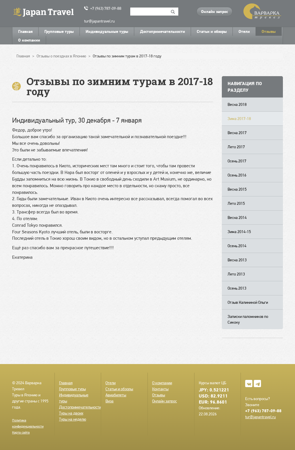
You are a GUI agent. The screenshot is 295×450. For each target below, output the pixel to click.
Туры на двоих (71, 413)
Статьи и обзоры (212, 31)
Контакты (160, 389)
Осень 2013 (237, 288)
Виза (109, 401)
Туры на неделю (72, 419)
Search (173, 11)
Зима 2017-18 (239, 118)
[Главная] (46, 12)
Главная (25, 31)
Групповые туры (59, 31)
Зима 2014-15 (239, 231)
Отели (244, 31)
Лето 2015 (236, 203)
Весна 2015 (237, 189)
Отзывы (269, 31)
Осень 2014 (237, 245)
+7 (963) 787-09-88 (105, 8)
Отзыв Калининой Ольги (248, 302)
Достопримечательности (162, 31)
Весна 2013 (237, 260)
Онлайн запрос (214, 11)
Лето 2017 (236, 147)
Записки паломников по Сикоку (248, 319)
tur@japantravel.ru (99, 21)
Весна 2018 (237, 104)
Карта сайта (21, 432)
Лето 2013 (236, 274)
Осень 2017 (237, 161)
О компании (29, 40)
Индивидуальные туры (107, 31)
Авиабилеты (115, 395)
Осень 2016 (237, 175)
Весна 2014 (237, 217)
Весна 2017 (237, 132)
